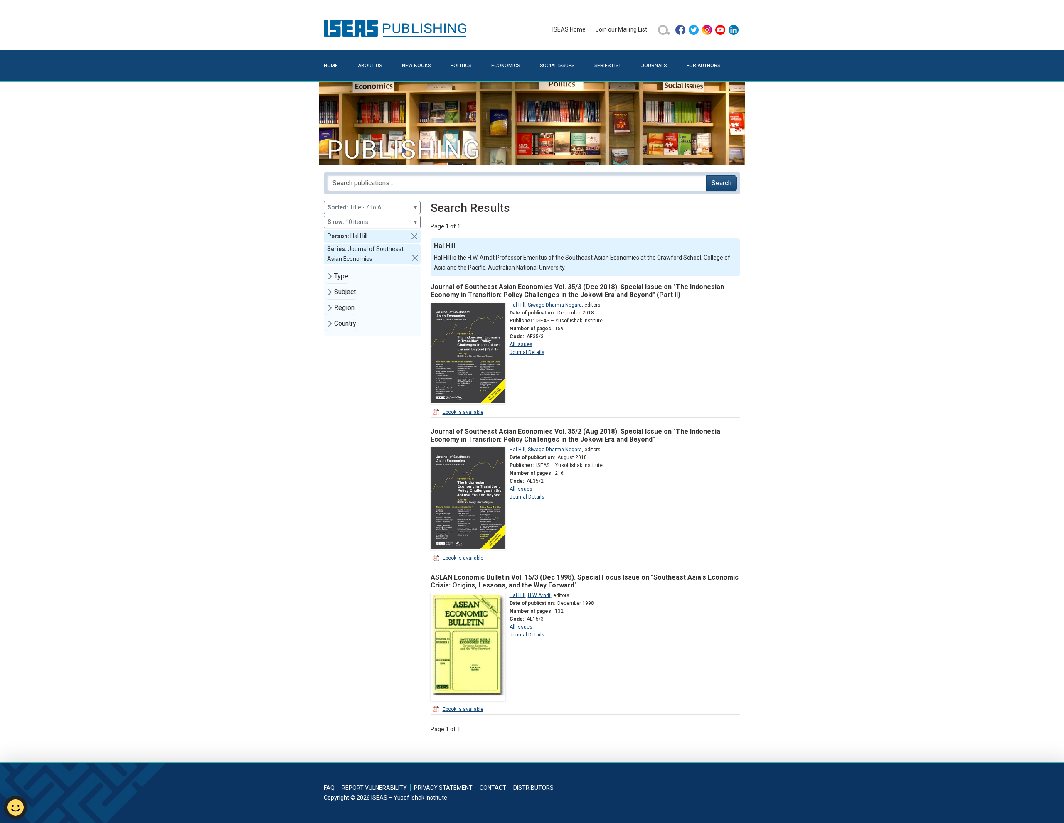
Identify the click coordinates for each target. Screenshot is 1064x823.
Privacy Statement (443, 787)
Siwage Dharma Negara (555, 305)
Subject (345, 292)
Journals (654, 66)
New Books (416, 66)
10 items (372, 222)
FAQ (329, 787)
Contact (493, 787)
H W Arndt (539, 595)
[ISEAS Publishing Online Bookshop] (396, 28)
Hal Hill (517, 305)
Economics (505, 66)
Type (341, 276)
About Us (370, 66)
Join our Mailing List (621, 29)
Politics (461, 66)
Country (345, 323)
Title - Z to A (372, 207)
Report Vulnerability (374, 787)
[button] (414, 236)
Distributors (533, 787)
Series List (607, 66)
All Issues (521, 344)
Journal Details (527, 352)
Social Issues (557, 66)
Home (331, 66)
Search (722, 183)
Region (344, 308)
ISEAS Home (569, 29)
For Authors (703, 66)
